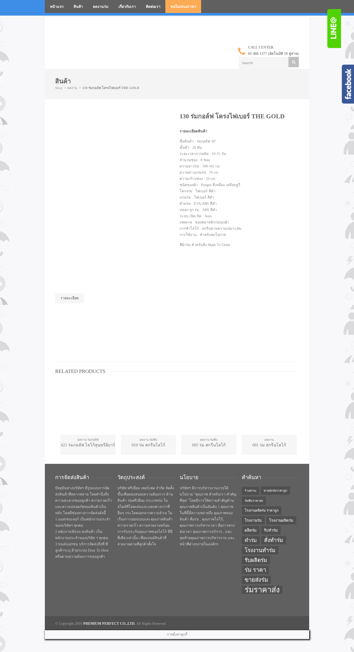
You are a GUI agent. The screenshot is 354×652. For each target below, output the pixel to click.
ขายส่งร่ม (256, 580)
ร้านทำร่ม (250, 490)
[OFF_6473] (94, 131)
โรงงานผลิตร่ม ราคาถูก (262, 510)
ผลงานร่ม (100, 7)
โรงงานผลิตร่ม (281, 520)
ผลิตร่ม (251, 530)
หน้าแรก (56, 7)
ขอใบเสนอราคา (183, 7)
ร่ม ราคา (255, 570)
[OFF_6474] (94, 170)
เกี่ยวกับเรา (127, 7)
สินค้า (78, 7)
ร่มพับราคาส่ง (254, 500)
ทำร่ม (251, 540)
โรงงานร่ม (253, 520)
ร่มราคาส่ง (262, 590)
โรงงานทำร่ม (260, 550)
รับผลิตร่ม (256, 560)
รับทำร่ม (271, 530)
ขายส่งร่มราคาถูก (275, 490)
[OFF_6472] (94, 209)
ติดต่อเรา (153, 7)
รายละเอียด (69, 298)
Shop (58, 88)
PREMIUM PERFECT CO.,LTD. (109, 624)
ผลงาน (72, 88)
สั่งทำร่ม (273, 540)
